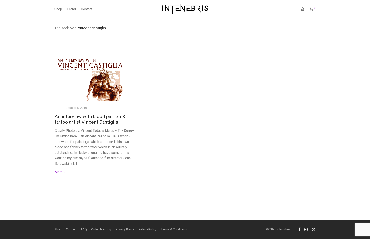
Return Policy (147, 229)
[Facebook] (299, 229)
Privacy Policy (125, 229)
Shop (58, 9)
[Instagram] (306, 229)
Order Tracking (101, 229)
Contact (86, 9)
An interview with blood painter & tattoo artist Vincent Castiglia (90, 119)
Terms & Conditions (174, 229)
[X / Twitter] (314, 229)
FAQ (84, 229)
